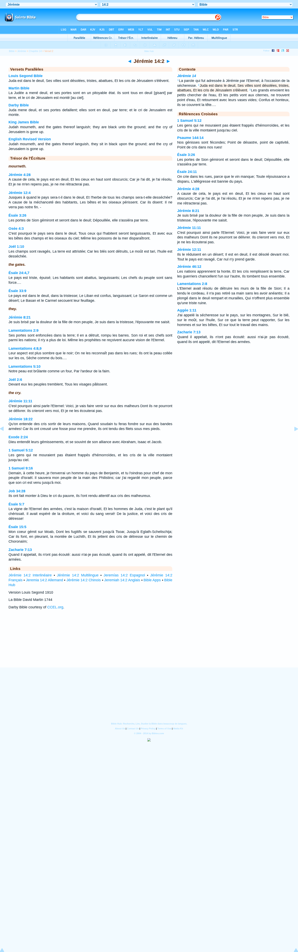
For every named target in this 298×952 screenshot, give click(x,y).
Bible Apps (152, 580)
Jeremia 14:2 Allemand (44, 580)
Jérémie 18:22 (21, 419)
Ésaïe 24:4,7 (19, 273)
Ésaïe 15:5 (17, 527)
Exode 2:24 (18, 437)
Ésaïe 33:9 (17, 291)
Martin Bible (19, 88)
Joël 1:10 (16, 247)
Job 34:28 (17, 491)
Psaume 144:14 (190, 138)
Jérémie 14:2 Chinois (83, 580)
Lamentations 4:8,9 (25, 348)
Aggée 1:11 (186, 310)
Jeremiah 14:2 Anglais (122, 580)
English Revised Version (30, 139)
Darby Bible (19, 105)
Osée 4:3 (16, 229)
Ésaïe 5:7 (16, 504)
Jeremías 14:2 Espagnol (124, 575)
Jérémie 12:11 (189, 250)
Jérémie (21, 51)
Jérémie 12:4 (20, 193)
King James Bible (24, 122)
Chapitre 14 (35, 51)
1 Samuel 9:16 (21, 468)
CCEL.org (55, 607)
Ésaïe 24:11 (187, 172)
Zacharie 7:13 (20, 550)
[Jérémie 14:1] (5, 438)
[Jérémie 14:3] (293, 438)
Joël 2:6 (15, 380)
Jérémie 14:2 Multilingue (78, 575)
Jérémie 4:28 (20, 175)
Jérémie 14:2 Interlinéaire (30, 575)
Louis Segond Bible (26, 76)
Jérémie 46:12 (189, 267)
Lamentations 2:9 (24, 330)
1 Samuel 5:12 (21, 450)
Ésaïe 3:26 (17, 215)
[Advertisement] (149, 642)
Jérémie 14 (186, 76)
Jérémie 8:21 (20, 317)
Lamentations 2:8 (192, 284)
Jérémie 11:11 (20, 401)
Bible (12, 51)
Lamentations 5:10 (25, 366)
